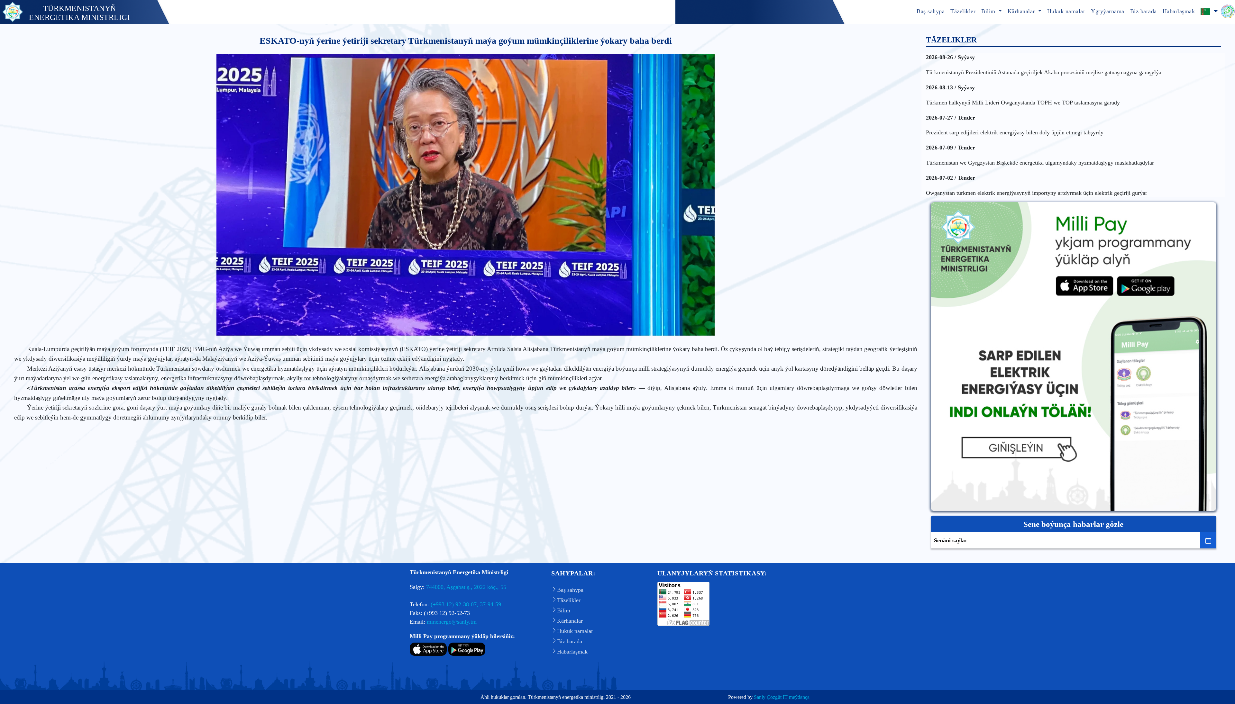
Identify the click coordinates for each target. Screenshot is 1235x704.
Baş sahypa (931, 11)
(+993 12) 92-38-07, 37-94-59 (466, 604)
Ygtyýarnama (1107, 11)
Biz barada (1143, 11)
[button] (1209, 12)
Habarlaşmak (1179, 11)
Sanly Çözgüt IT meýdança (782, 697)
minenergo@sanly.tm (452, 621)
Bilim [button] (989, 11)
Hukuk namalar (1066, 11)
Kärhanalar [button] (1022, 11)
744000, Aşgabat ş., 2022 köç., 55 (466, 587)
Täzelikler (962, 11)
